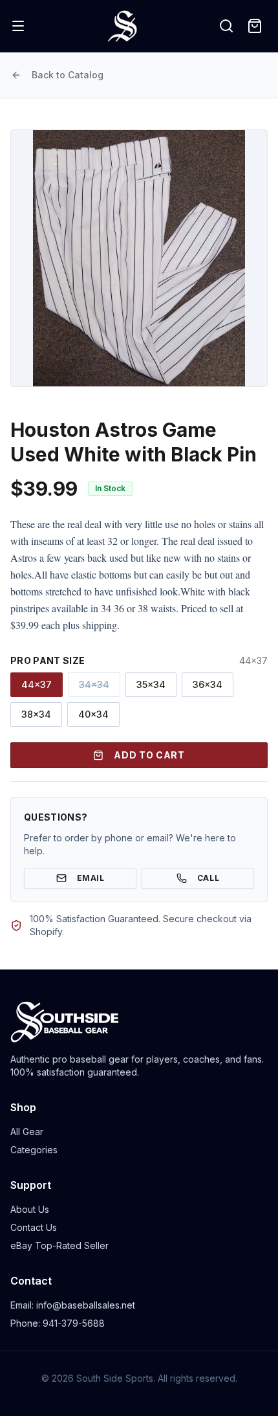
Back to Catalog (67, 74)
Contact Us (33, 1227)
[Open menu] (18, 26)
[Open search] (226, 26)
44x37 (36, 684)
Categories (34, 1149)
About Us (29, 1209)
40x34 (93, 714)
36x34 (207, 684)
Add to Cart (149, 754)
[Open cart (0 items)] (255, 26)
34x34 (94, 684)
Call (208, 878)
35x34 (151, 684)
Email (91, 878)
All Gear (26, 1131)
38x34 (36, 714)
